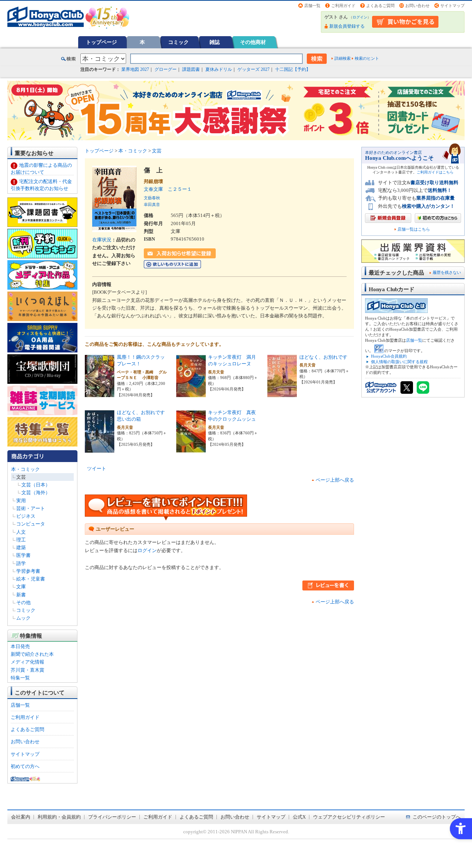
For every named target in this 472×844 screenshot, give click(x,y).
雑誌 (214, 42)
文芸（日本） (35, 485)
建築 (21, 547)
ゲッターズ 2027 (253, 69)
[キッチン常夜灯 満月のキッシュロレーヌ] (191, 394)
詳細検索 (342, 58)
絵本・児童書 (30, 579)
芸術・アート (30, 508)
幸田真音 (152, 204)
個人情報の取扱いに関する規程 (399, 361)
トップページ (101, 42)
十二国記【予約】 (292, 69)
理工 (21, 539)
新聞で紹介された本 (32, 654)
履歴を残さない (447, 272)
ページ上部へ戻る (335, 480)
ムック (23, 618)
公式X (299, 817)
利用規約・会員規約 (59, 817)
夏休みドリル (218, 69)
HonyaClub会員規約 (389, 356)
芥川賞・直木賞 (27, 670)
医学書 (23, 555)
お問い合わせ (417, 5)
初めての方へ (25, 766)
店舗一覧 (312, 5)
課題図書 (191, 69)
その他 (23, 602)
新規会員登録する (347, 26)
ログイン (360, 17)
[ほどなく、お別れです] (282, 394)
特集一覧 (20, 678)
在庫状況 (101, 239)
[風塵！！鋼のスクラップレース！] (99, 394)
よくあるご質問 (380, 5)
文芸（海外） (35, 492)
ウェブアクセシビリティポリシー (349, 817)
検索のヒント (367, 58)
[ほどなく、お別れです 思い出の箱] (99, 449)
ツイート (96, 468)
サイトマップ (452, 5)
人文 (21, 532)
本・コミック (25, 469)
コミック (178, 42)
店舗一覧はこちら (414, 229)
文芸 (21, 477)
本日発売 (20, 646)
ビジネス (25, 516)
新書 (21, 594)
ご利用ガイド (343, 5)
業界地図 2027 (135, 69)
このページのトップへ (437, 817)
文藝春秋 (152, 198)
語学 (21, 563)
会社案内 (20, 817)
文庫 (21, 586)
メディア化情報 (27, 662)
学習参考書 (28, 571)
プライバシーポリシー (112, 817)
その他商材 (253, 42)
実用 (21, 500)
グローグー (166, 69)
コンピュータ (30, 524)
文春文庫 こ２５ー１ (168, 189)
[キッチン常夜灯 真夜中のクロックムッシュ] (191, 449)
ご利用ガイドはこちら (435, 172)
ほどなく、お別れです (323, 357)
